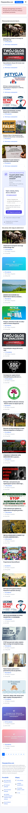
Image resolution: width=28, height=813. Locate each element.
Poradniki (5, 777)
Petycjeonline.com (7, 2)
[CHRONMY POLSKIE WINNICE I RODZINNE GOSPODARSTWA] (14, 156)
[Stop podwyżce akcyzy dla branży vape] (14, 58)
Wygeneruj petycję (14, 212)
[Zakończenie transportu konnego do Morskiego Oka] (14, 35)
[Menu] (25, 2)
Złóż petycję (19, 2)
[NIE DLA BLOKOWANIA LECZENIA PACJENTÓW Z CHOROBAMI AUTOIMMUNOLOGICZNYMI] (14, 107)
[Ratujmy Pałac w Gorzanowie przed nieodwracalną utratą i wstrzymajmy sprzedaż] (14, 131)
